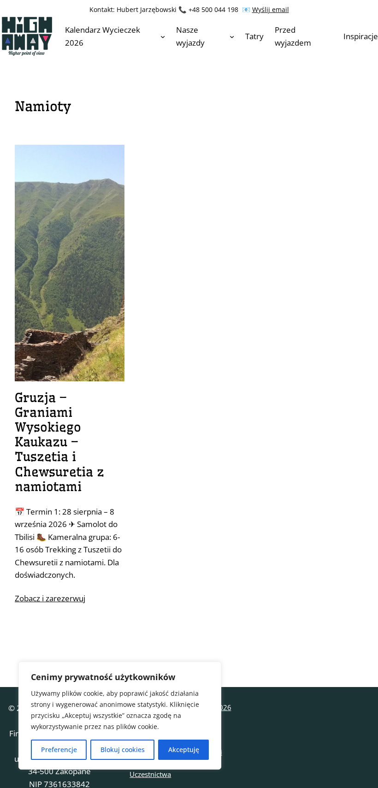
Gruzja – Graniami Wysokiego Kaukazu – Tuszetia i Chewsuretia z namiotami (59, 442)
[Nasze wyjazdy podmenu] (232, 36)
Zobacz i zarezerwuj (50, 598)
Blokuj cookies (122, 749)
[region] (119, 716)
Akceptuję (183, 749)
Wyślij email (270, 9)
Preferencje (59, 749)
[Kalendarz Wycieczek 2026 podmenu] (162, 36)
